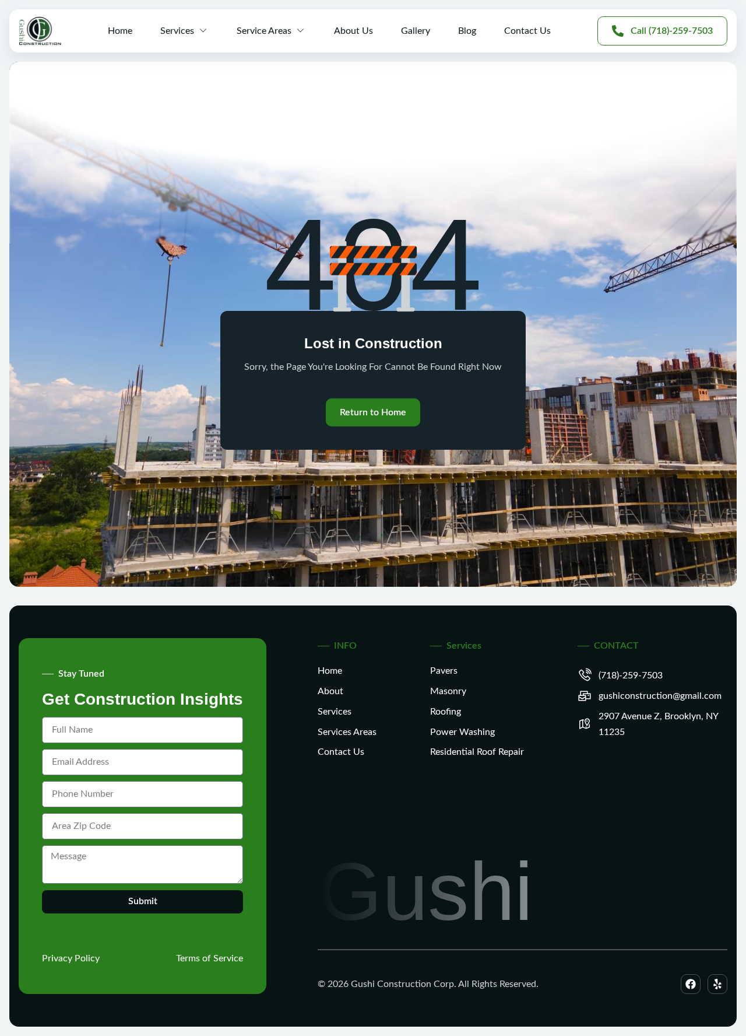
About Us (353, 31)
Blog (467, 31)
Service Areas (264, 31)
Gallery (415, 31)
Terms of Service (209, 958)
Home (120, 31)
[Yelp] (717, 984)
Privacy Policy (71, 958)
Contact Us (527, 31)
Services (177, 31)
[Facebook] (691, 984)
